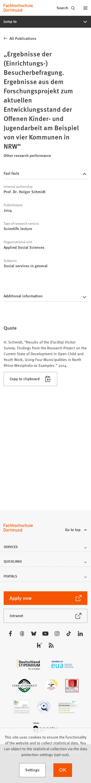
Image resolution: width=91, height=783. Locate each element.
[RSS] (51, 645)
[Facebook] (10, 633)
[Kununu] (39, 645)
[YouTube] (45, 633)
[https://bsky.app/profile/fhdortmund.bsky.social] (34, 633)
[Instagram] (57, 633)
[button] (45, 21)
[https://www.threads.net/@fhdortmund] (22, 633)
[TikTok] (68, 633)
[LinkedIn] (80, 633)
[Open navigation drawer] (85, 8)
